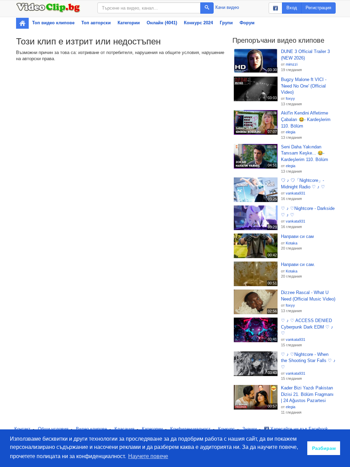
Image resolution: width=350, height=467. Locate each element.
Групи (226, 22)
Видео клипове (91, 428)
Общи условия (53, 428)
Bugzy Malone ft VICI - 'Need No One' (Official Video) (303, 86)
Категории (129, 22)
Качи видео (227, 7)
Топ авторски (96, 22)
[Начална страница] (22, 23)
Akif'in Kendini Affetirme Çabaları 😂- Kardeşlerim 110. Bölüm (306, 119)
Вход (291, 7)
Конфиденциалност (190, 428)
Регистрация (318, 7)
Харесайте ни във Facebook (298, 428)
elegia (290, 132)
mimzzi (291, 64)
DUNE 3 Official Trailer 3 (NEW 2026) (305, 55)
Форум (247, 22)
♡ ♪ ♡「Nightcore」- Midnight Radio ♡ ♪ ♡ (303, 183)
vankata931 (295, 193)
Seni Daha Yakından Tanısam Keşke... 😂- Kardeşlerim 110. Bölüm (304, 153)
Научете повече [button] (148, 456)
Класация (124, 428)
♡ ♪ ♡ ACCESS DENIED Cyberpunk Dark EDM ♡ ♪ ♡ (307, 327)
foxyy (290, 98)
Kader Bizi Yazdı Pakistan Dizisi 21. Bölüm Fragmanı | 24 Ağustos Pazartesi (307, 394)
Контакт (22, 428)
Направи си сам (297, 236)
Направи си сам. (298, 264)
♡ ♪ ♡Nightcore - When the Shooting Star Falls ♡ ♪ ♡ (308, 361)
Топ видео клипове (53, 22)
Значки (249, 428)
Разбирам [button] (324, 448)
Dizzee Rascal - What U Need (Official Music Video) (308, 296)
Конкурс (226, 428)
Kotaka (291, 243)
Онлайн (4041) (162, 22)
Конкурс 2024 (198, 22)
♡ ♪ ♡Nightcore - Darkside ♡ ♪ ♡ (308, 211)
